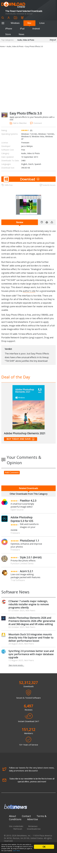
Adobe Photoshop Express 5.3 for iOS (22, 519)
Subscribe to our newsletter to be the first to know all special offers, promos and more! (31, 780)
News (21, 34)
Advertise (32, 819)
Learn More (16, 851)
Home (2, 46)
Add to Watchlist (20, 123)
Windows (15, 23)
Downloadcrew (34, 828)
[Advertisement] (28, 79)
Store (8, 34)
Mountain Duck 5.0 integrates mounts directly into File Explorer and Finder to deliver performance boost (30, 637)
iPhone (8, 29)
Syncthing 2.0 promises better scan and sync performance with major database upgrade (31, 654)
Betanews (33, 826)
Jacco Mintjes (27, 146)
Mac (29, 23)
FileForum (17, 828)
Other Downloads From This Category (28, 493)
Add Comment (12, 472)
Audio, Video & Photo (25, 40)
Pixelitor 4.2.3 (28, 500)
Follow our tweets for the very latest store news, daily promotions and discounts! (31, 769)
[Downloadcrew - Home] (13, 4)
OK (44, 846)
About (12, 816)
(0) (31, 130)
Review (19, 222)
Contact (26, 816)
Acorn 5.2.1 (26, 571)
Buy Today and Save (19, 439)
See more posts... (16, 665)
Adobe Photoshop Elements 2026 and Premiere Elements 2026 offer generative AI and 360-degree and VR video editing (31, 621)
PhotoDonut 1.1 (29, 540)
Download (27, 179)
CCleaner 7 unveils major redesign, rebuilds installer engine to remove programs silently (28, 604)
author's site (29, 291)
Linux (42, 23)
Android (36, 29)
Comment (38, 123)
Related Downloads (28, 488)
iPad (22, 29)
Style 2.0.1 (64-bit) (30, 557)
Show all (53, 40)
